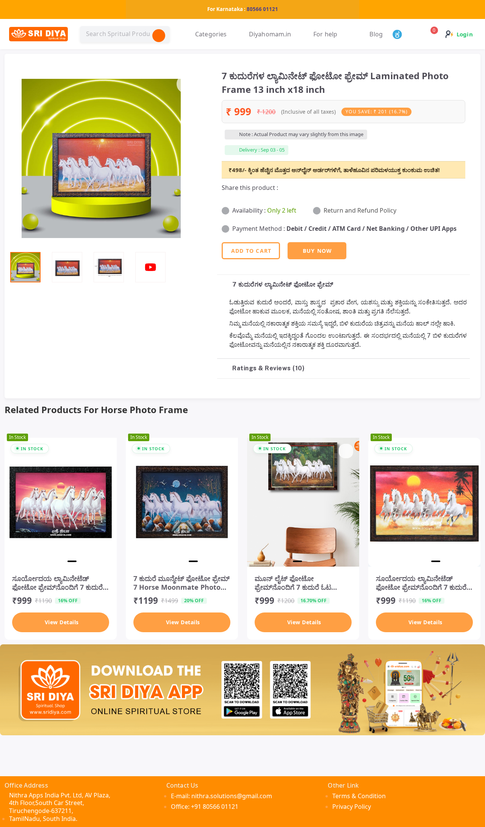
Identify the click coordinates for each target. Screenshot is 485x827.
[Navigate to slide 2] (62, 561)
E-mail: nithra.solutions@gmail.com (221, 796)
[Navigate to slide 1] (49, 561)
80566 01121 (262, 9)
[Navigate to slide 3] (73, 561)
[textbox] (125, 34)
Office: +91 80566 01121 (204, 806)
